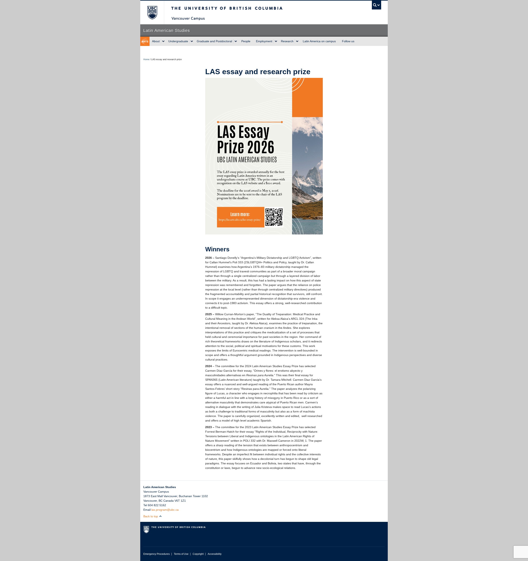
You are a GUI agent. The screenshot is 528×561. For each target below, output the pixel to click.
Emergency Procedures (156, 554)
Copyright (198, 554)
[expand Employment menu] (275, 41)
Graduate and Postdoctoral (214, 41)
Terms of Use (181, 554)
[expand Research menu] (297, 41)
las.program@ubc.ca (165, 509)
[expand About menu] (163, 41)
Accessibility (215, 554)
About (156, 41)
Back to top (151, 516)
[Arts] (145, 41)
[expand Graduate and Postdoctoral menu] (235, 41)
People (245, 41)
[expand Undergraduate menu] (191, 41)
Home (146, 59)
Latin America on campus (319, 41)
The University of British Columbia (152, 12)
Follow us (348, 41)
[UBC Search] (376, 5)
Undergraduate (178, 41)
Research (287, 41)
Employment (264, 41)
